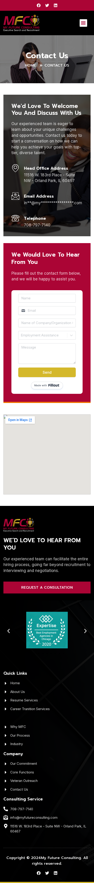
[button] (83, 23)
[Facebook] (39, 5)
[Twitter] (47, 5)
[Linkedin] (55, 5)
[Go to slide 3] (38, 653)
